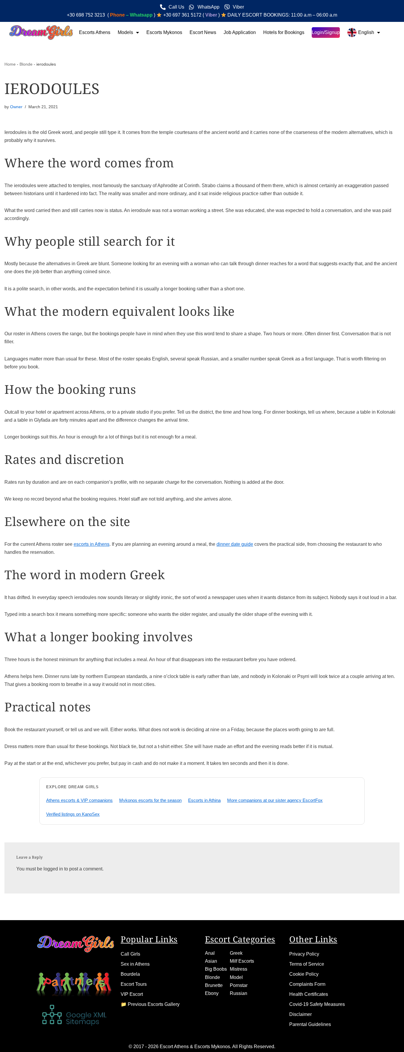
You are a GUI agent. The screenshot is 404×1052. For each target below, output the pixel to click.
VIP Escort (132, 994)
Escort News (203, 32)
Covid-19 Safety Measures (317, 1004)
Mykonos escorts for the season (150, 800)
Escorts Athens (94, 32)
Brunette (214, 985)
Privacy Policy (304, 953)
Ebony (212, 993)
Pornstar (239, 985)
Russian (238, 993)
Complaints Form (307, 984)
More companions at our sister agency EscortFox (275, 800)
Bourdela (130, 974)
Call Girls (130, 953)
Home (10, 64)
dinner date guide (234, 544)
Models (125, 32)
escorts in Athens (91, 544)
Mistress (238, 969)
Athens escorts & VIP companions (79, 800)
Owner (16, 106)
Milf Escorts (242, 961)
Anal (210, 953)
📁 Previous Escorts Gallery (150, 1004)
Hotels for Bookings (283, 32)
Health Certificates (308, 994)
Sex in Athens (135, 964)
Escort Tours (134, 984)
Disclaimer (300, 1014)
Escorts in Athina (204, 800)
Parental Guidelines (310, 1024)
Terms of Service (306, 964)
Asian (211, 961)
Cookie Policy (304, 974)
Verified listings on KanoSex (73, 814)
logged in (53, 868)
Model (236, 977)
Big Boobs (216, 969)
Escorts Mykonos (164, 32)
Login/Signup (326, 32)
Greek (236, 953)
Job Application (240, 32)
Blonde (26, 64)
